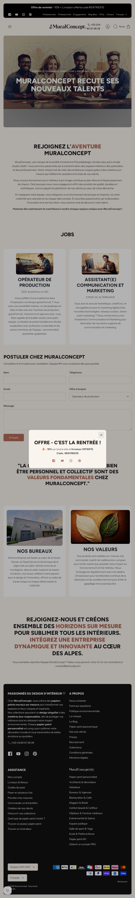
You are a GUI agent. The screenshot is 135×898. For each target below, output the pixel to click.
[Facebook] (53, 461)
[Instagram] (71, 461)
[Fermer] (101, 435)
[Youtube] (62, 461)
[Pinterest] (79, 461)
